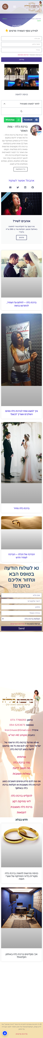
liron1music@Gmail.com (18, 730)
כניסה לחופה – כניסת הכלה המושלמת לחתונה (20, 19)
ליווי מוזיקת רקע (21, 801)
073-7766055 (18, 720)
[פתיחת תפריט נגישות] (4, 1033)
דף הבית (38, 19)
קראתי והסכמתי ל (29, 55)
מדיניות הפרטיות (23, 55)
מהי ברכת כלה (21, 762)
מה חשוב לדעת (21, 768)
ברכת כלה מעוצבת (21, 807)
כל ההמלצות (20, 169)
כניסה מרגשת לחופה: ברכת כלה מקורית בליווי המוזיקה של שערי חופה (21, 876)
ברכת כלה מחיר (21, 508)
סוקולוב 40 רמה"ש (17, 735)
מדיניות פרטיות (21, 1034)
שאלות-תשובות (21, 773)
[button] (14, 7)
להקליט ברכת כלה (21, 795)
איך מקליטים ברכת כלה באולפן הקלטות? (21, 956)
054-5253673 (17, 725)
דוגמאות (21, 812)
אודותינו (21, 757)
